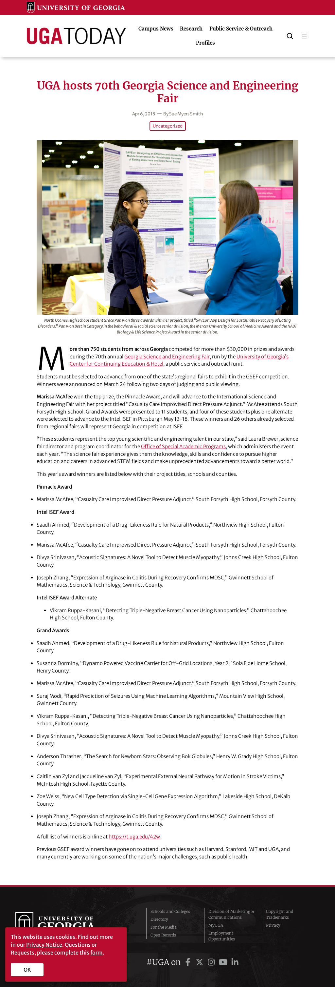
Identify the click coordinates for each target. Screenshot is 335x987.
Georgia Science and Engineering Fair (167, 356)
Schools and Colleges (170, 911)
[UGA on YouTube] (224, 962)
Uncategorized (168, 126)
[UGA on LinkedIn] (235, 962)
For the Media (163, 927)
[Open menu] (304, 36)
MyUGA (215, 925)
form (96, 952)
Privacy (273, 925)
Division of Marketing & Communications (231, 914)
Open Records (163, 935)
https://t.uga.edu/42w (134, 837)
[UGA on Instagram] (212, 962)
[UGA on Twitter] (200, 962)
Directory (159, 919)
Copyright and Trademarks (279, 914)
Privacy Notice (44, 944)
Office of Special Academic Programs (183, 446)
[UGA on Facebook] (189, 962)
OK (27, 969)
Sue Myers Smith (186, 114)
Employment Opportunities (221, 936)
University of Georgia (64, 925)
